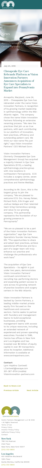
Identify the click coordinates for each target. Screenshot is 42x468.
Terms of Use (6, 425)
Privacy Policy (6, 427)
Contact (4, 434)
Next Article (32, 390)
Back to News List (12, 386)
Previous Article (11, 390)
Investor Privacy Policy (10, 430)
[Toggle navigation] (38, 4)
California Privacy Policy (10, 432)
